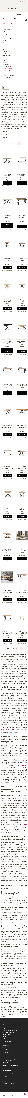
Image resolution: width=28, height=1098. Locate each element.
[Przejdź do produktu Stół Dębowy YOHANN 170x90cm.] (22, 576)
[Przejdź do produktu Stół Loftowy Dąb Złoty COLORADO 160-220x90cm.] (7, 617)
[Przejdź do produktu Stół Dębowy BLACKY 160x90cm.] (7, 535)
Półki (3, 49)
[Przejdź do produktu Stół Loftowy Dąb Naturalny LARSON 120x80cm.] (7, 452)
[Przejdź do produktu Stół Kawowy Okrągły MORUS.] (7, 285)
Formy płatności (6, 1070)
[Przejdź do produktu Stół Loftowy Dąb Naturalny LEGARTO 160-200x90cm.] (7, 411)
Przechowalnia (6, 1049)
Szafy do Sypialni (6, 55)
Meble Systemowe (7, 29)
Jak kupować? (5, 1062)
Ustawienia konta (6, 1047)
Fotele (4, 62)
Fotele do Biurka (6, 73)
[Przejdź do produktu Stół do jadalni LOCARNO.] (7, 160)
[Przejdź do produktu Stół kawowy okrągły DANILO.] (22, 244)
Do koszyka (7, 183)
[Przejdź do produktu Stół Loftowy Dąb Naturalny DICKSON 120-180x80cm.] (22, 370)
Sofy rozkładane (6, 58)
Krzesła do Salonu (7, 71)
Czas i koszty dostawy (8, 1072)
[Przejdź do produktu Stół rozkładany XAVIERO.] (22, 201)
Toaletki (4, 53)
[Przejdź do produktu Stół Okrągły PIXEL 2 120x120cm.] (7, 494)
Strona (10, 143)
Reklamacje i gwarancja (8, 1028)
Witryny (4, 36)
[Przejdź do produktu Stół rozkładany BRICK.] (22, 160)
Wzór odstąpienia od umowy (9, 1030)
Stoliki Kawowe (6, 47)
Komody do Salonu (7, 34)
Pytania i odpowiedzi (7, 1034)
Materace (4, 79)
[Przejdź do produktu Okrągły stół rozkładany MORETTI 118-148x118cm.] (22, 494)
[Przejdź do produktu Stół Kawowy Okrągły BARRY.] (7, 244)
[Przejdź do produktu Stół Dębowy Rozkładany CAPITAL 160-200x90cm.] (22, 452)
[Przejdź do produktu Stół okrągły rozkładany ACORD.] (22, 285)
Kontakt (4, 1085)
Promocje (4, 84)
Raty (3, 1038)
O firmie (4, 1081)
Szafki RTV (5, 31)
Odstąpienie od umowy (8, 1032)
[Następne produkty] (16, 648)
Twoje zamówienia (7, 1045)
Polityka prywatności (7, 1057)
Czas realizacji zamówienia (9, 1074)
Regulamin (5, 1036)
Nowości (4, 81)
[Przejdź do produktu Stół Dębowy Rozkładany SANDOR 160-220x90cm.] (22, 535)
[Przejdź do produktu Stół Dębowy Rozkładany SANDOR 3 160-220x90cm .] (7, 576)
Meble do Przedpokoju (8, 75)
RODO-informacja (7, 1060)
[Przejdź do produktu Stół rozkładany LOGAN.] (7, 201)
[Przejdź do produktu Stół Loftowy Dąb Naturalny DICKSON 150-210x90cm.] (7, 370)
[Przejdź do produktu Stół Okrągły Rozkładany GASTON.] (7, 327)
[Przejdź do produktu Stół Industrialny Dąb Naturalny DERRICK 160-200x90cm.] (22, 411)
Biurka (4, 40)
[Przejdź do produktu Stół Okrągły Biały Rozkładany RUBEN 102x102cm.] (22, 617)
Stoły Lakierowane (8, 66)
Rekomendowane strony (8, 1059)
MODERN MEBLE (14, 14)
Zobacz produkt (7, 225)
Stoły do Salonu (14, 23)
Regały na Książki (6, 38)
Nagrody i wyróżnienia (8, 1083)
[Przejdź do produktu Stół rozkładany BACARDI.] (22, 327)
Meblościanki (5, 45)
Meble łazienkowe (7, 77)
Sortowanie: (4, 134)
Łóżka (3, 42)
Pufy (3, 60)
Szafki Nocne (5, 51)
